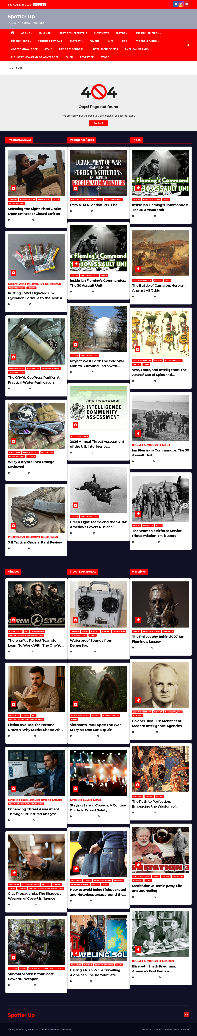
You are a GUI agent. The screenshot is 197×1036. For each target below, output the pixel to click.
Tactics (31, 456)
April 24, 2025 (143, 296)
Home (11, 68)
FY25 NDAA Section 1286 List (93, 205)
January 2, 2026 (21, 820)
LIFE (111, 41)
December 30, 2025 (84, 736)
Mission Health (53, 284)
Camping (75, 631)
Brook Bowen (104, 651)
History (122, 33)
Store (105, 57)
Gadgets (95, 631)
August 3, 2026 (20, 651)
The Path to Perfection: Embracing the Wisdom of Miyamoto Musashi (154, 806)
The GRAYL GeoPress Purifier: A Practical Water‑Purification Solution (33, 382)
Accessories (14, 453)
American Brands (137, 49)
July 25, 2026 (81, 211)
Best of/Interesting (73, 33)
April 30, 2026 (81, 291)
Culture (25, 716)
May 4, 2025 (142, 647)
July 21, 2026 (19, 388)
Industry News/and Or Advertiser (35, 57)
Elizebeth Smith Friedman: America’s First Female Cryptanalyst (154, 971)
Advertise (87, 57)
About (26, 33)
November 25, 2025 (84, 816)
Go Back (98, 123)
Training (31, 288)
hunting (106, 631)
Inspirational (15, 631)
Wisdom (159, 796)
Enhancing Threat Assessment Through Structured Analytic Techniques (33, 814)
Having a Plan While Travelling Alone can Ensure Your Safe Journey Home (95, 975)
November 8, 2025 (21, 985)
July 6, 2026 (18, 473)
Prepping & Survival (51, 368)
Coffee (156, 877)
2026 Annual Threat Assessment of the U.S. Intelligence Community (97, 446)
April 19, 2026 (81, 372)
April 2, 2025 (143, 461)
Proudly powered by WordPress (23, 1029)
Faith (69, 57)
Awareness (14, 716)
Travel (92, 635)
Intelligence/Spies (105, 49)
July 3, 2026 (18, 548)
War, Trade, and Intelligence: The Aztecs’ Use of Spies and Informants (159, 375)
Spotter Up (21, 16)
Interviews (101, 33)
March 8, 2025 (143, 812)
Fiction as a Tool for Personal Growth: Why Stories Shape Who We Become (35, 730)
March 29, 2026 (82, 651)
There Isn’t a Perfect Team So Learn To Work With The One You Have (36, 645)
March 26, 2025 (144, 732)
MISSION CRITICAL (148, 33)
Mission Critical (27, 200)
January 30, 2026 (21, 736)
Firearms (13, 200)
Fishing (85, 631)
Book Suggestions (141, 877)
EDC (125, 41)
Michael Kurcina (40, 473)
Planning (46, 800)
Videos (148, 880)
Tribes (104, 275)
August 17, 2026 (20, 220)
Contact (158, 1029)
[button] (188, 45)
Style (48, 49)
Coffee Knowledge (24, 49)
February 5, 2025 (145, 542)
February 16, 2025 (146, 977)
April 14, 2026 (81, 452)
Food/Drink (178, 877)
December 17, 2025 (21, 904)
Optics (56, 200)
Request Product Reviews (177, 1029)
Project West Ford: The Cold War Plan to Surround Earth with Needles (97, 366)
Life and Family (37, 631)
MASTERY (75, 41)
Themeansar (65, 1029)
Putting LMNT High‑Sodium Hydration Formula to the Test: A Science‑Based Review (35, 298)
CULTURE (45, 33)
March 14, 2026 (82, 533)
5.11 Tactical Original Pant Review (35, 542)
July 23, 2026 (19, 304)
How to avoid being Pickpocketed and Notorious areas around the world (98, 895)
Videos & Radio (147, 41)
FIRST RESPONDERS (71, 49)
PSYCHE (95, 41)
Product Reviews (50, 41)
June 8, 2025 (80, 900)
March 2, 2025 (143, 897)
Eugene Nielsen (44, 220)
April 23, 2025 (143, 381)
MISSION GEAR (20, 41)
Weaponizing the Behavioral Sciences (26, 635)
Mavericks (148, 525)
